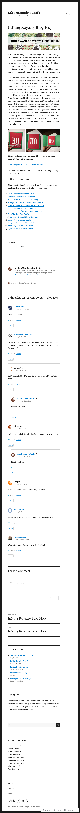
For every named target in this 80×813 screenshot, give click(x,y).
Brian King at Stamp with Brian (21, 194)
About (10, 794)
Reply (11, 325)
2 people (18, 353)
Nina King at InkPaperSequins (20, 226)
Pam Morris (19, 509)
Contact (11, 789)
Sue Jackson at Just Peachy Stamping (23, 200)
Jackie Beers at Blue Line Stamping (22, 208)
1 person (18, 320)
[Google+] (18, 801)
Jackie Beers (19, 307)
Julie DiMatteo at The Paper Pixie (21, 197)
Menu (67, 14)
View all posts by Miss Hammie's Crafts (28, 275)
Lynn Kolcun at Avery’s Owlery (20, 229)
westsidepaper (20, 537)
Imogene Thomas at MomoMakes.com (24, 223)
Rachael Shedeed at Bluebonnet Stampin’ (25, 211)
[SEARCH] (58, 725)
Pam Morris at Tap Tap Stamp (20, 214)
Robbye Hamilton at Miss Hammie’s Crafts (25, 202)
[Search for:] (32, 725)
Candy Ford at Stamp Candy (19, 220)
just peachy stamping (23, 334)
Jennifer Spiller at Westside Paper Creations (26, 165)
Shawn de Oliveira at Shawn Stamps (23, 217)
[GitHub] (23, 801)
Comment (53, 598)
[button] (16, 140)
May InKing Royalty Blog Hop (22, 655)
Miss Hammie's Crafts (24, 13)
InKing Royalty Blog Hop (20, 661)
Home (10, 783)
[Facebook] (14, 801)
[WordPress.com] (27, 801)
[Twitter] (10, 801)
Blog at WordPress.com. (32, 807)
